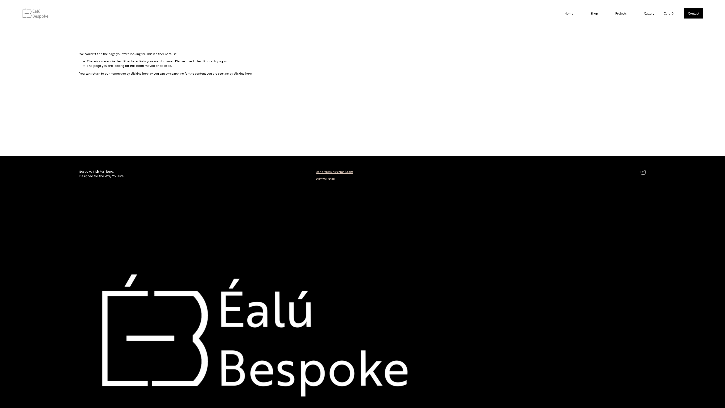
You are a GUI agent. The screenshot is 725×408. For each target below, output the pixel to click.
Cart (669, 13)
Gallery (649, 13)
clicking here (140, 73)
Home (569, 13)
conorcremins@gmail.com (334, 171)
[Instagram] (643, 172)
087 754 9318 (325, 179)
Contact (693, 13)
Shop (594, 13)
